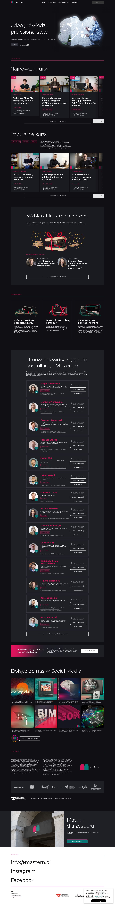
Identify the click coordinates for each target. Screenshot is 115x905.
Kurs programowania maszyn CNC (49, 627)
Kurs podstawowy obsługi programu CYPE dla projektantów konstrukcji (52, 394)
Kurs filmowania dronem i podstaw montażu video (53, 590)
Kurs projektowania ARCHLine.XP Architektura (52, 553)
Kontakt (13, 897)
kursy (43, 2)
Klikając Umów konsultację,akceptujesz (78, 385)
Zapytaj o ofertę (77, 841)
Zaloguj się (98, 2)
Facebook (22, 880)
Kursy (12, 891)
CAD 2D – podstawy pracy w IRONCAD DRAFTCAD (53, 468)
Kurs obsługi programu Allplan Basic (49, 609)
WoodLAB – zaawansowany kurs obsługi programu (53, 432)
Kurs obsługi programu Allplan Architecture (51, 610)
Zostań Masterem (64, 2)
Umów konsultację (78, 389)
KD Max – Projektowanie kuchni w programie (51, 535)
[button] (98, 121)
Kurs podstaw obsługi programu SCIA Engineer (52, 573)
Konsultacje (52, 2)
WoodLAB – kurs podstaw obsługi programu (51, 431)
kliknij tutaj (98, 896)
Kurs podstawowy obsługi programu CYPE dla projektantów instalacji (52, 412)
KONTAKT (75, 2)
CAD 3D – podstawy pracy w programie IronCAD (52, 485)
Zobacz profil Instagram (29, 738)
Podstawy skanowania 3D (47, 501)
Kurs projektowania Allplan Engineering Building (52, 607)
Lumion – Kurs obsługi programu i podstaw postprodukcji (54, 518)
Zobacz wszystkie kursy (58, 121)
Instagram (23, 871)
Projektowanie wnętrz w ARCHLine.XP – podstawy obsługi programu (53, 450)
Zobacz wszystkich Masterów (57, 634)
